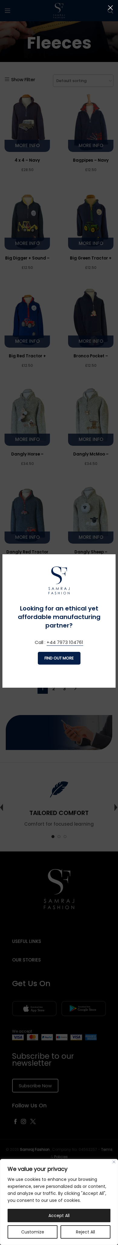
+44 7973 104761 (65, 642)
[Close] (114, 1162)
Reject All (85, 1232)
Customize (32, 1232)
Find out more (59, 658)
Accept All (59, 1215)
